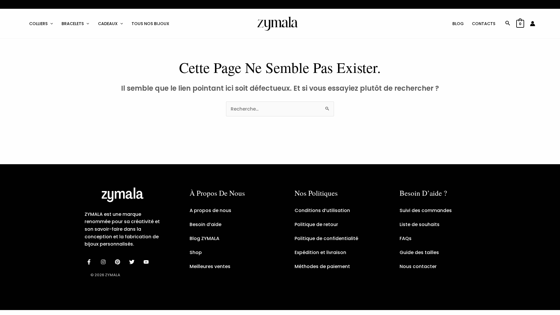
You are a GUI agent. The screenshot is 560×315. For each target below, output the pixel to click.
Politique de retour (316, 224)
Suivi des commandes (426, 210)
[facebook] (90, 262)
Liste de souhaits (420, 224)
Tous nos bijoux (150, 24)
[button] (50, 23)
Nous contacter (418, 266)
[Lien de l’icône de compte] (532, 23)
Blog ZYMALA (204, 238)
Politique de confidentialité (326, 238)
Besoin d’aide (205, 224)
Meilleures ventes (210, 266)
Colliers (38, 24)
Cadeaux (108, 24)
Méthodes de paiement (322, 266)
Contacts (483, 24)
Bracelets (73, 24)
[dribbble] (132, 262)
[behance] (118, 262)
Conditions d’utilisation (322, 210)
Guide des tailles (419, 252)
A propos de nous (210, 210)
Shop (196, 252)
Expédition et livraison (320, 252)
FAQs (406, 238)
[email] (146, 262)
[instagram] (104, 262)
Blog (458, 24)
